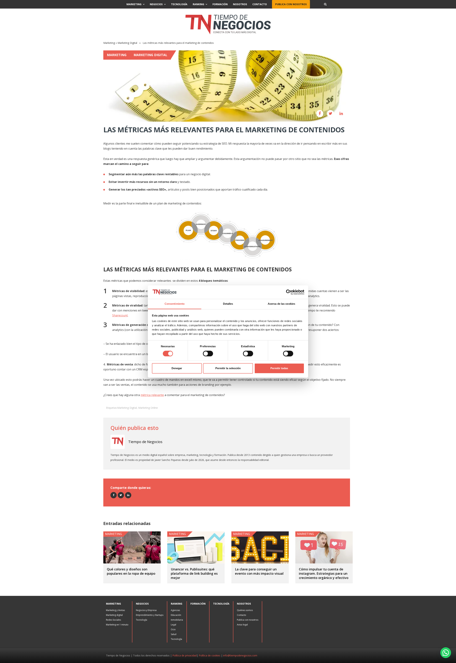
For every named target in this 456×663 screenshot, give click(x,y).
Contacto (259, 4)
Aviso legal (242, 624)
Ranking (198, 4)
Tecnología (179, 4)
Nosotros (240, 4)
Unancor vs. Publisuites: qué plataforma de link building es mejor (194, 573)
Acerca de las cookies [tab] (281, 303)
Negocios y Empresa (146, 610)
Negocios (156, 4)
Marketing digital (114, 615)
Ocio (173, 629)
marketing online (148, 407)
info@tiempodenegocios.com (240, 655)
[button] (445, 652)
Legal (173, 624)
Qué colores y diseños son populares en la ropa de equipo (131, 571)
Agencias (175, 610)
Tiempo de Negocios (145, 441)
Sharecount (120, 315)
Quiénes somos (245, 610)
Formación (220, 4)
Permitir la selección (228, 368)
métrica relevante (152, 395)
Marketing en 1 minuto (117, 624)
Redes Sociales (113, 619)
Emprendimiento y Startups (149, 615)
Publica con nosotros (291, 4)
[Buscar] (325, 4)
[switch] (208, 353)
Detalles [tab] (228, 303)
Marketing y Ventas (115, 610)
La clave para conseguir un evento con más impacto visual (259, 571)
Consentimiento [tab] (175, 303)
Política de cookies (209, 655)
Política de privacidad (184, 655)
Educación (176, 615)
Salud (173, 634)
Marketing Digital (127, 43)
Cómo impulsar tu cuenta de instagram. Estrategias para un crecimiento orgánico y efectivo (323, 573)
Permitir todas (279, 368)
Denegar (177, 368)
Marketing (133, 4)
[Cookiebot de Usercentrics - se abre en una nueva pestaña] (288, 292)
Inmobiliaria (177, 619)
